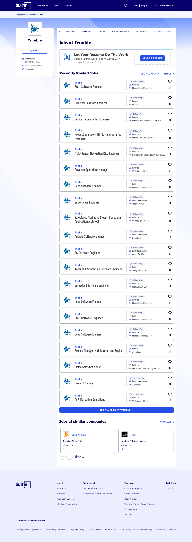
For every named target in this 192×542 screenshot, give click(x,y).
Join (135, 5)
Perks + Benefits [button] (120, 31)
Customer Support (133, 488)
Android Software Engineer (90, 236)
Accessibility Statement (56, 530)
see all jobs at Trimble (115, 410)
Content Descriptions (67, 504)
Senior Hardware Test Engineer (92, 119)
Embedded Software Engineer (92, 285)
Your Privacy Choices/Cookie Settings (136, 530)
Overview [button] (70, 31)
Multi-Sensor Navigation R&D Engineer (97, 153)
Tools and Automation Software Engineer (98, 269)
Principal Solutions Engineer (91, 103)
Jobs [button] (86, 31)
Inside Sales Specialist (88, 367)
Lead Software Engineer (88, 186)
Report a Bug (131, 499)
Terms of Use (110, 530)
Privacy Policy (95, 530)
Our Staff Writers (65, 499)
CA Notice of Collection (166, 530)
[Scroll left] (59, 31)
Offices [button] (101, 31)
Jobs (56, 5)
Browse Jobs (130, 509)
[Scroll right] (173, 31)
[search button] (126, 5)
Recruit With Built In (93, 488)
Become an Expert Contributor (98, 493)
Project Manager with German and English (99, 350)
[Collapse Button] (170, 87)
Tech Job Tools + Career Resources (141, 504)
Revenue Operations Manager (92, 170)
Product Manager (84, 383)
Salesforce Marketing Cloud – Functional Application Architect (98, 219)
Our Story (62, 488)
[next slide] (69, 456)
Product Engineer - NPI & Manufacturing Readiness (98, 136)
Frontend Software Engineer (133, 440)
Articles (68, 5)
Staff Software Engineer (89, 86)
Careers (61, 493)
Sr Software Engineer (87, 202)
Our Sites (170, 488)
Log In (144, 5)
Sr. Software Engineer (87, 253)
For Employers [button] (164, 5)
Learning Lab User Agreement (28, 530)
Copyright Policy (77, 530)
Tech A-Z (128, 514)
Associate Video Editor (73, 440)
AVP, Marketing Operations (90, 399)
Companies (42, 5)
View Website (30, 69)
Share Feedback (132, 493)
